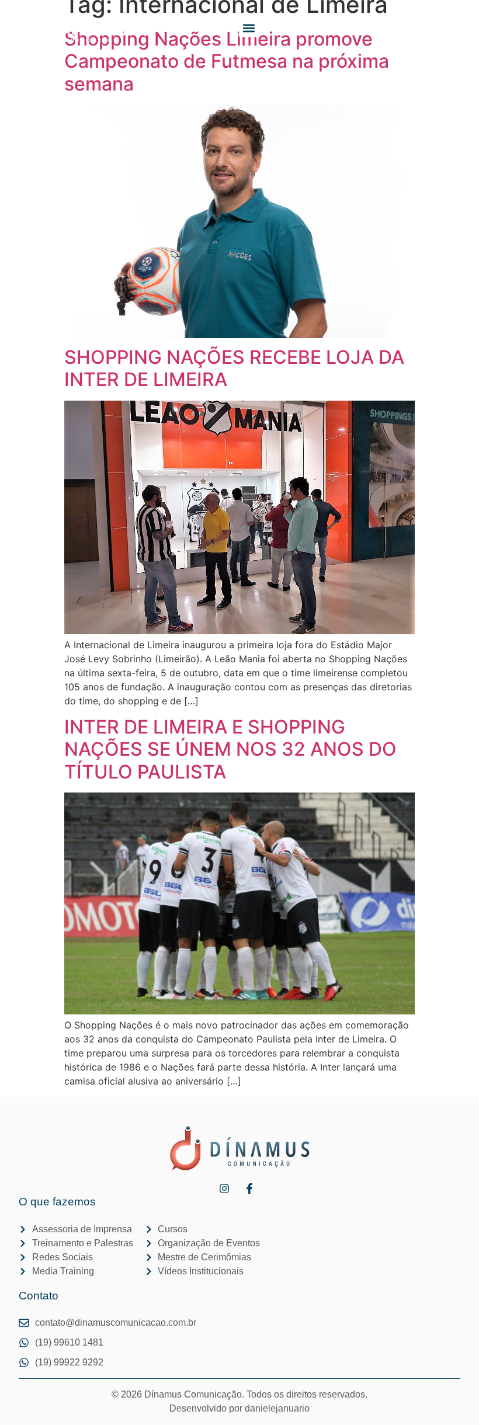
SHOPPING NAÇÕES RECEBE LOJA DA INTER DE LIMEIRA (234, 368)
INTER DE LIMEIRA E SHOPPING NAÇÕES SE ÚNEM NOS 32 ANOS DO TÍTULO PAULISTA (230, 749)
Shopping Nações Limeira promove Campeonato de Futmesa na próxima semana (226, 61)
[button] (248, 27)
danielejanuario (277, 1408)
